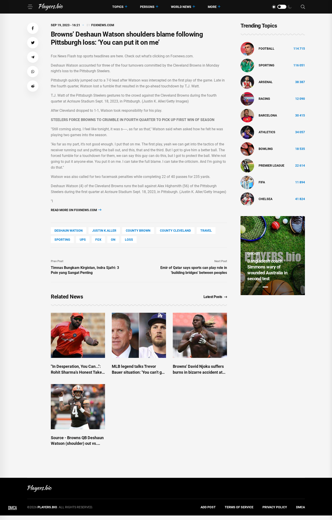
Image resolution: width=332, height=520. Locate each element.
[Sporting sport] (247, 65)
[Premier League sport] (247, 165)
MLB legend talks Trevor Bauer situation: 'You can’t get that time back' (138, 372)
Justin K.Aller (104, 230)
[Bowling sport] (247, 149)
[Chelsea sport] (247, 199)
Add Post (208, 507)
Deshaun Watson (68, 230)
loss (129, 239)
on (113, 239)
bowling (266, 149)
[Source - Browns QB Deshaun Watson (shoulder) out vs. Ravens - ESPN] (78, 406)
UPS (83, 239)
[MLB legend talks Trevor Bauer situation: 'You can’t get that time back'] (139, 335)
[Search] (303, 7)
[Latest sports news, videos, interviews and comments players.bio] (50, 6)
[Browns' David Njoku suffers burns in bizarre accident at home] (200, 335)
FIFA (262, 182)
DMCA (300, 507)
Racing (264, 98)
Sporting (62, 239)
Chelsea (265, 199)
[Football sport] (247, 48)
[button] (32, 28)
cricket (253, 253)
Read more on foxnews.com (74, 210)
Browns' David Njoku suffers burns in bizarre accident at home (198, 372)
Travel (206, 230)
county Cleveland (175, 230)
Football (266, 48)
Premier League (271, 165)
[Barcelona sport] (247, 115)
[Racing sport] (247, 98)
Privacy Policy (274, 507)
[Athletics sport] (247, 132)
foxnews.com (102, 25)
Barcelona (268, 115)
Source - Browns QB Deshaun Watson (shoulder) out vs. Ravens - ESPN (77, 443)
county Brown (138, 230)
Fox (98, 239)
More (212, 7)
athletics (267, 132)
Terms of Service (239, 507)
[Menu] (30, 7)
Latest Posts (212, 297)
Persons (147, 7)
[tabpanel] (273, 255)
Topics (118, 7)
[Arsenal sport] (247, 82)
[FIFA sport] (247, 182)
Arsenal (266, 82)
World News (181, 7)
